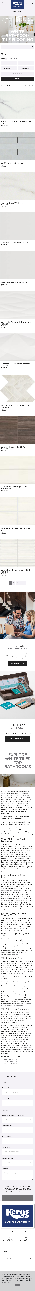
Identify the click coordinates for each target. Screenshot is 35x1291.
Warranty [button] (7, 68)
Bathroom (26, 18)
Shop (5, 1251)
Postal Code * (6, 1147)
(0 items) (32, 3)
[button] (26, 3)
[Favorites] (29, 3)
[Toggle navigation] (2, 3)
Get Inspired (8, 1258)
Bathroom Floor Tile (10, 1059)
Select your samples (16, 739)
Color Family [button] (25, 63)
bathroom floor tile (20, 795)
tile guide (15, 955)
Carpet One (4, 18)
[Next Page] (28, 583)
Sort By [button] (27, 85)
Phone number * (6, 1125)
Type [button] (7, 63)
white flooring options (17, 832)
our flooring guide (18, 973)
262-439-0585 (26, 1239)
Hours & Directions (9, 1241)
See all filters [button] (16, 78)
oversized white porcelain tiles (11, 890)
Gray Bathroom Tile (10, 1061)
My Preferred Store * (8, 1158)
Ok (17, 1285)
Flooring (12, 18)
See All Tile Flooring (10, 1063)
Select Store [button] (16, 11)
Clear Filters (13, 59)
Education (7, 1266)
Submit (17, 1198)
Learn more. (6, 1282)
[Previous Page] (7, 583)
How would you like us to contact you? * (13, 1115)
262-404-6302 (9, 1239)
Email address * (6, 1136)
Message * (5, 1168)
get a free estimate (25, 1047)
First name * (5, 1087)
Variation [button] (16, 73)
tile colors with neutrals (13, 928)
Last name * (5, 1098)
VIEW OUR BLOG (16, 663)
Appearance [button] (25, 68)
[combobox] (16, 47)
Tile (19, 18)
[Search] (32, 47)
